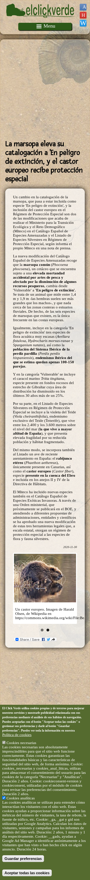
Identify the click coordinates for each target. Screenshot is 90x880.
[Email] (83, 23)
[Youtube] (83, 15)
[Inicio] (40, 21)
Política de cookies (17, 735)
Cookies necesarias (21, 743)
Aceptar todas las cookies (27, 873)
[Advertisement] (45, 90)
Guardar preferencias (23, 858)
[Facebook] (83, 7)
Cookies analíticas (20, 798)
